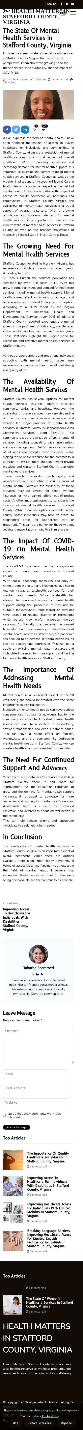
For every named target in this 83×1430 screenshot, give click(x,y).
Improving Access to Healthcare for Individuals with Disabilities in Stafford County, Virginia (48, 1183)
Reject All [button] (66, 1423)
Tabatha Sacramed (17, 79)
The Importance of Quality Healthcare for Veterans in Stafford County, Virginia (48, 1157)
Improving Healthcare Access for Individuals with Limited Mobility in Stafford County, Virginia (49, 1210)
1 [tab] (38, 114)
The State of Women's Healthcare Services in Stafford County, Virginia (49, 1302)
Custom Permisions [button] (39, 1423)
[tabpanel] (38, 105)
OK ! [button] (15, 1423)
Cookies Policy (50, 1416)
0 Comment (9, 82)
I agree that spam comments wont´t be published (34, 1115)
